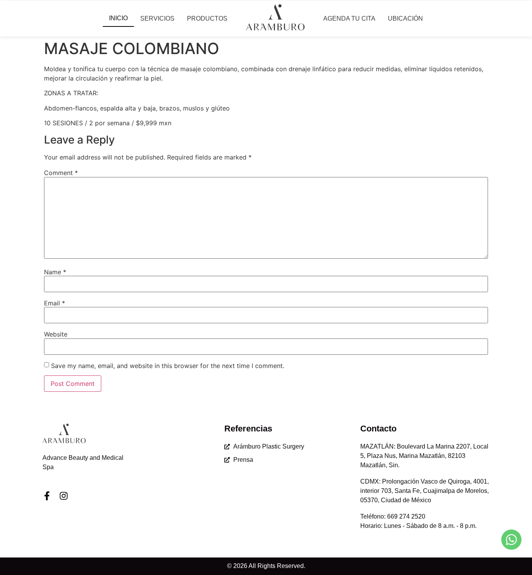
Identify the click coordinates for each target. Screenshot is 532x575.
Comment (61, 173)
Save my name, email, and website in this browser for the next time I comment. (167, 366)
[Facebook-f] (46, 495)
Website (55, 334)
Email (54, 303)
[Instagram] (63, 495)
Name (55, 272)
